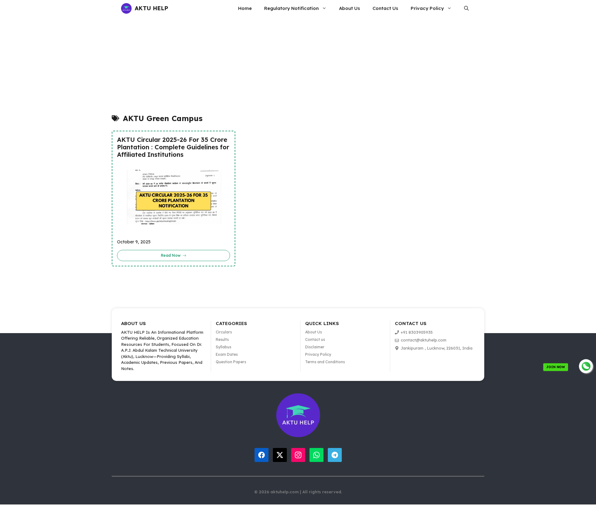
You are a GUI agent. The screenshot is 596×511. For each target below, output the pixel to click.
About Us (349, 8)
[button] (466, 8)
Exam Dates (227, 354)
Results (222, 339)
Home (245, 8)
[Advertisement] (238, 68)
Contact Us (385, 8)
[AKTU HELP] (126, 8)
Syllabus (223, 347)
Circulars (224, 332)
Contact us (315, 339)
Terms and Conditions (325, 362)
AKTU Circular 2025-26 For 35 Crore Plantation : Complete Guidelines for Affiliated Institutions (173, 147)
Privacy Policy (427, 8)
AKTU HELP (151, 8)
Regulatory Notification (291, 8)
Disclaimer (314, 347)
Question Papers (231, 362)
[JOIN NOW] (586, 366)
